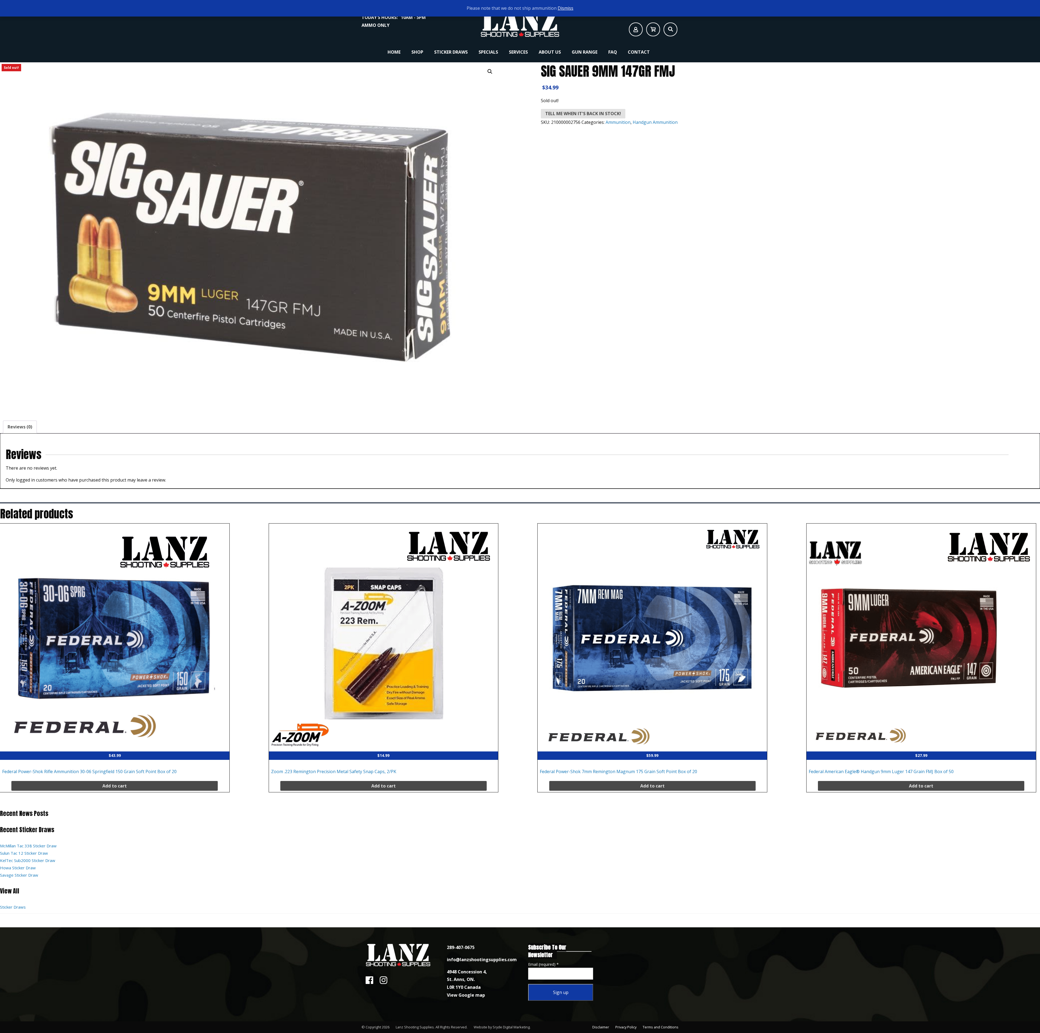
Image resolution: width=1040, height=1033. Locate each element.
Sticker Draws (451, 52)
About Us (550, 52)
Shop (417, 52)
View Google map (466, 995)
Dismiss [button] (565, 8)
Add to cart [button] (114, 786)
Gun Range (584, 52)
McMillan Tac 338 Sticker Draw (28, 845)
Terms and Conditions (660, 1027)
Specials (488, 52)
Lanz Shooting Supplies (415, 1027)
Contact (639, 52)
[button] (490, 71)
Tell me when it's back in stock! (583, 114)
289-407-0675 (460, 947)
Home (394, 52)
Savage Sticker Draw (19, 875)
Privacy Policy (625, 1027)
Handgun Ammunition (655, 122)
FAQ (612, 52)
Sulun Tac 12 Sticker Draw (24, 853)
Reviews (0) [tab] (20, 427)
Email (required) (543, 964)
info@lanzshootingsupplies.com (482, 960)
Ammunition (618, 122)
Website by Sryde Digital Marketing (502, 1027)
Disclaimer (600, 1027)
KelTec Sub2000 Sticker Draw (27, 860)
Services (518, 52)
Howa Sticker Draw (18, 867)
